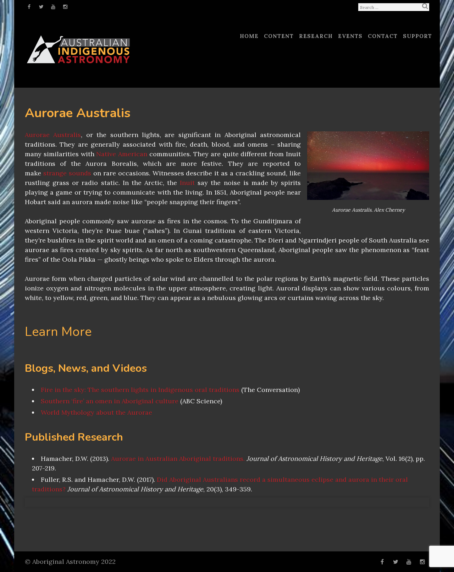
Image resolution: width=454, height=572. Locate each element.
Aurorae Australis (53, 135)
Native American (121, 154)
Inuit (187, 183)
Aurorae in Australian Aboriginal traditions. (178, 458)
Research (316, 36)
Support (417, 36)
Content (279, 36)
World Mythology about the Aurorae (96, 412)
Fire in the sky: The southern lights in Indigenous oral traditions (140, 390)
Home (249, 36)
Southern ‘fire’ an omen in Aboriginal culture (109, 401)
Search (425, 6)
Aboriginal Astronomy (65, 561)
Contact (383, 36)
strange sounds (67, 173)
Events (350, 36)
